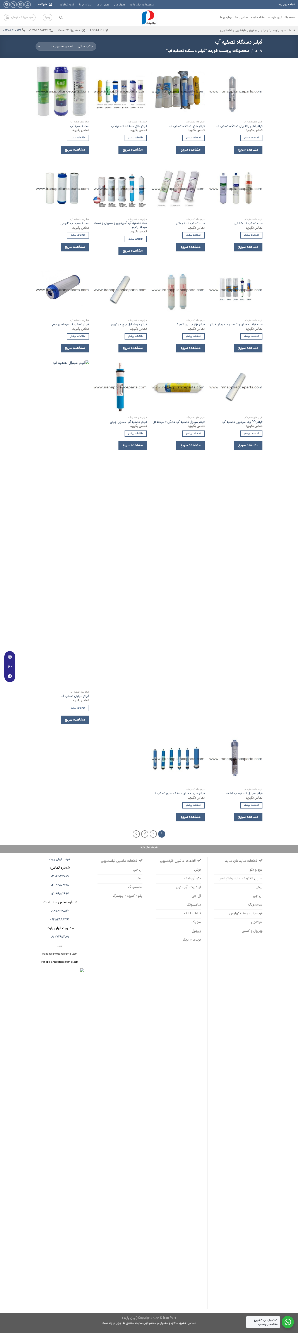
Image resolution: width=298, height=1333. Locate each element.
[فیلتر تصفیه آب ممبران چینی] (120, 387)
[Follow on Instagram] (27, 4)
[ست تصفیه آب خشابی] (235, 188)
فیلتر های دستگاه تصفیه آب (187, 126)
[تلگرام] (10, 676)
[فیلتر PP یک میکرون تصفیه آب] (235, 387)
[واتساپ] (10, 666)
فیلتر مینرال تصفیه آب (75, 696)
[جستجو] (60, 17)
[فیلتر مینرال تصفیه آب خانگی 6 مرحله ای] (178, 387)
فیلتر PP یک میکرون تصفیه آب (242, 422)
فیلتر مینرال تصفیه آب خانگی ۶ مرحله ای (179, 422)
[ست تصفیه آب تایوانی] (178, 188)
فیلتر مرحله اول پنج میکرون (129, 325)
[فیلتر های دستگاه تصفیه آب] (178, 91)
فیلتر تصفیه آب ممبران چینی (128, 422)
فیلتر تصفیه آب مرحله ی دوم (70, 325)
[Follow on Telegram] (6, 4)
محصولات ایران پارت (142, 5)
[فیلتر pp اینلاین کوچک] (178, 289)
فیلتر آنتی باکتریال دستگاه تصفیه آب (239, 126)
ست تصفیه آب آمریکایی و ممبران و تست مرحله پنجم (120, 225)
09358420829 (12, 30)
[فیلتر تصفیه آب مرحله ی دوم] (62, 289)
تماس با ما (103, 5)
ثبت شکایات (67, 5)
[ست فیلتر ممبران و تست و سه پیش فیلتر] (235, 289)
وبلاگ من (119, 5)
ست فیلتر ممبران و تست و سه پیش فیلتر (236, 325)
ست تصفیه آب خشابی (248, 224)
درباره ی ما (85, 5)
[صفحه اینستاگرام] (10, 657)
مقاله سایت (258, 18)
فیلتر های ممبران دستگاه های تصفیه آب (179, 794)
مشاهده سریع (248, 149)
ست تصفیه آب (79, 126)
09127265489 (60, 937)
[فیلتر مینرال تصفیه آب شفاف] (235, 758)
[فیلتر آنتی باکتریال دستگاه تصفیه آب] (235, 91)
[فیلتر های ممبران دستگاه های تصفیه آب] (178, 758)
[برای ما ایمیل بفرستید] (20, 4)
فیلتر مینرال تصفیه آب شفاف (244, 794)
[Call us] (13, 4)
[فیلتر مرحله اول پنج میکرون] (120, 289)
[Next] (136, 834)
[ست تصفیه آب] (62, 91)
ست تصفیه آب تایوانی (190, 224)
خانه (258, 51)
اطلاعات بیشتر (251, 138)
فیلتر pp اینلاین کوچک (190, 325)
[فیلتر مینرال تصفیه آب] (62, 524)
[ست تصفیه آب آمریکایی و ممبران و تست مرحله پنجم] (120, 188)
